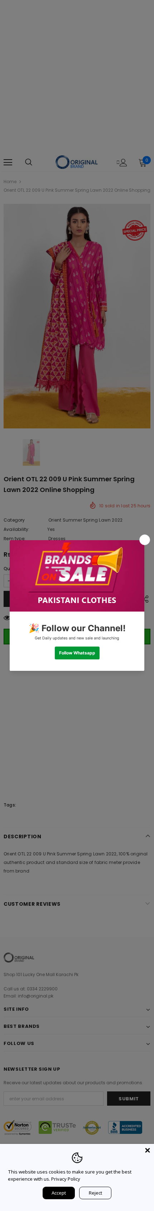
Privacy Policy (65, 1179)
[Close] (147, 1150)
